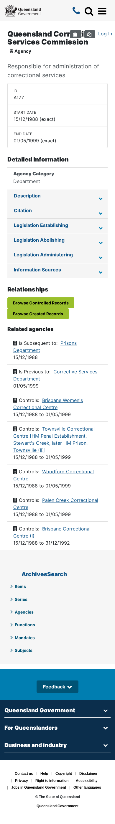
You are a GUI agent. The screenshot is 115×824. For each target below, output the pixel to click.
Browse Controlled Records (41, 302)
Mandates (25, 637)
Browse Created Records (38, 313)
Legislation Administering (43, 255)
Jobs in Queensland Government (38, 788)
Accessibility (87, 780)
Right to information (51, 780)
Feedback (54, 687)
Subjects (23, 650)
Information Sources (37, 270)
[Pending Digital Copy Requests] (89, 34)
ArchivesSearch (44, 574)
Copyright (63, 774)
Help (44, 774)
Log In (105, 34)
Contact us (24, 774)
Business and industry (35, 745)
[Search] (89, 11)
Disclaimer (88, 774)
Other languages (87, 788)
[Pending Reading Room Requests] (75, 34)
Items (20, 586)
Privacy (21, 780)
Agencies (24, 611)
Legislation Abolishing (39, 240)
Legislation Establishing (41, 225)
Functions (25, 624)
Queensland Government (39, 710)
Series (21, 599)
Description (27, 196)
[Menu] (102, 11)
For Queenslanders (31, 727)
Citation (23, 210)
